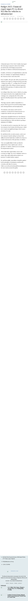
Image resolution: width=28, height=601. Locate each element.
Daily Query (20, 16)
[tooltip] (4, 19)
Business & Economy (5, 4)
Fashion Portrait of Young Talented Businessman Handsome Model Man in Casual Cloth (17, 596)
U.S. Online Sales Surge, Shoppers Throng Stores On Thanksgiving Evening (16, 588)
